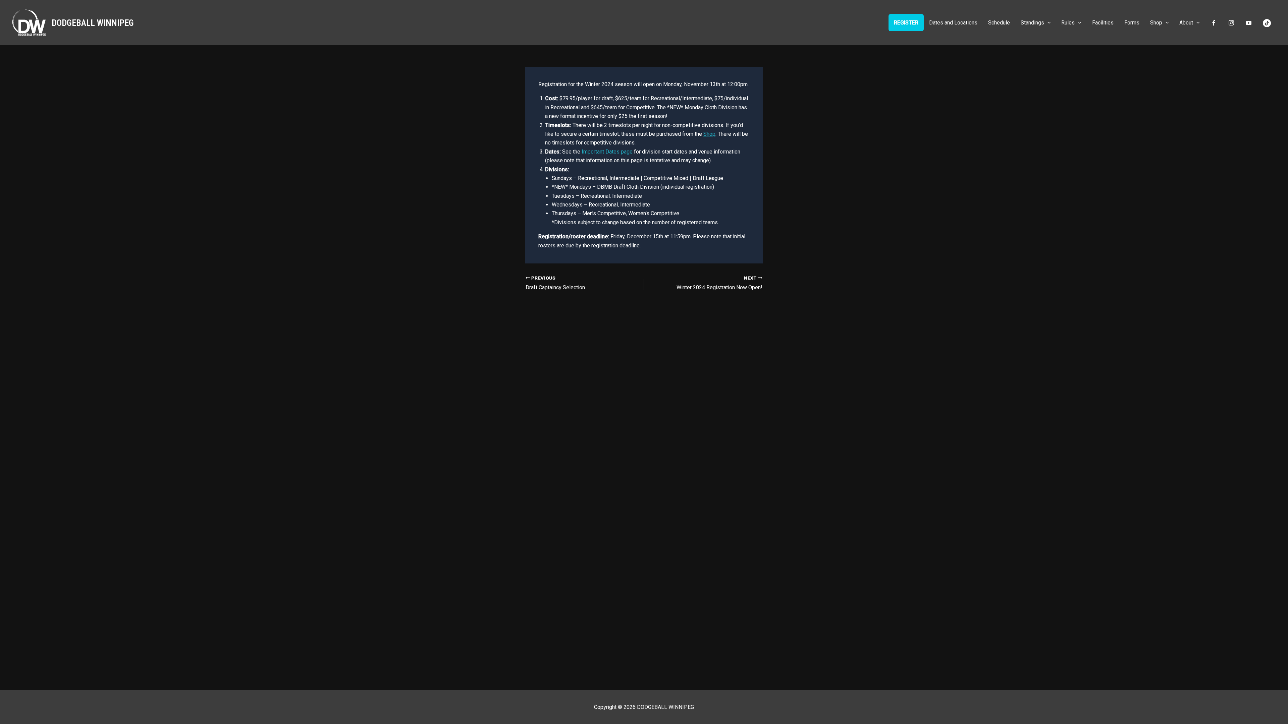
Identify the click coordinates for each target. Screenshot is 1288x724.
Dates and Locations (953, 22)
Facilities (1103, 22)
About (1186, 22)
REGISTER (906, 22)
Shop (1156, 22)
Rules (1068, 22)
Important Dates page (607, 151)
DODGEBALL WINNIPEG (93, 23)
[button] (1047, 22)
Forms (1131, 22)
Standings (1032, 22)
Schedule (999, 22)
